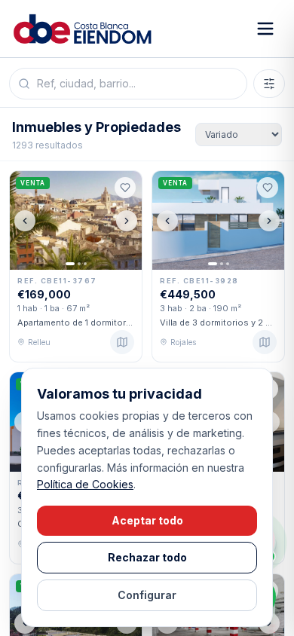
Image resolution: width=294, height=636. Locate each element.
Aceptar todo (147, 520)
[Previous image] (24, 220)
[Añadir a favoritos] (125, 187)
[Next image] (126, 220)
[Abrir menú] (265, 28)
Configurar (147, 595)
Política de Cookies (85, 484)
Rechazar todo (147, 557)
